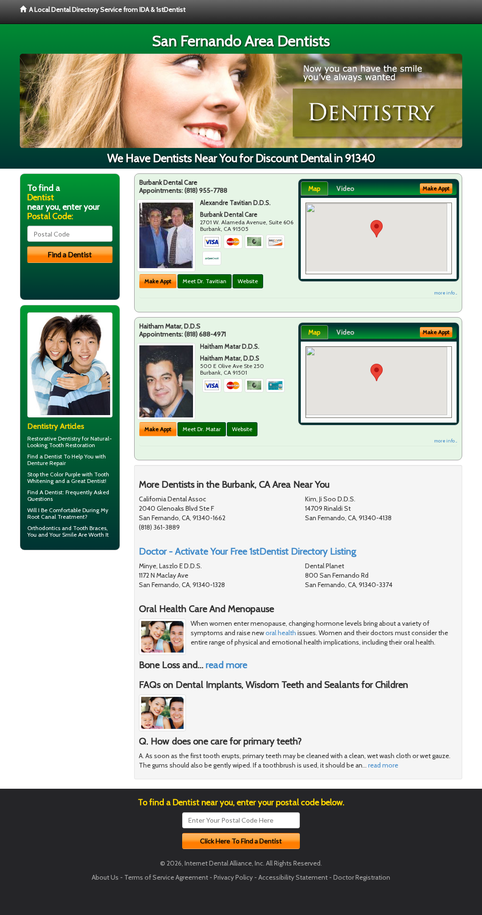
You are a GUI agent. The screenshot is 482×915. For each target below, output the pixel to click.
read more (226, 664)
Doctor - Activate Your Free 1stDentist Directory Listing (247, 551)
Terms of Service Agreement (166, 877)
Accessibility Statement (293, 877)
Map (314, 188)
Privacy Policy (233, 877)
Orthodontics (43, 527)
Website (248, 281)
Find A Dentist (45, 492)
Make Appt (158, 281)
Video (345, 188)
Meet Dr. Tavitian (204, 281)
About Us (105, 877)
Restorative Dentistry (53, 438)
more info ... (445, 293)
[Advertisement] (68, 630)
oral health (280, 633)
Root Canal (41, 516)
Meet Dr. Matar (202, 429)
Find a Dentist (44, 456)
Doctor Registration (361, 877)
